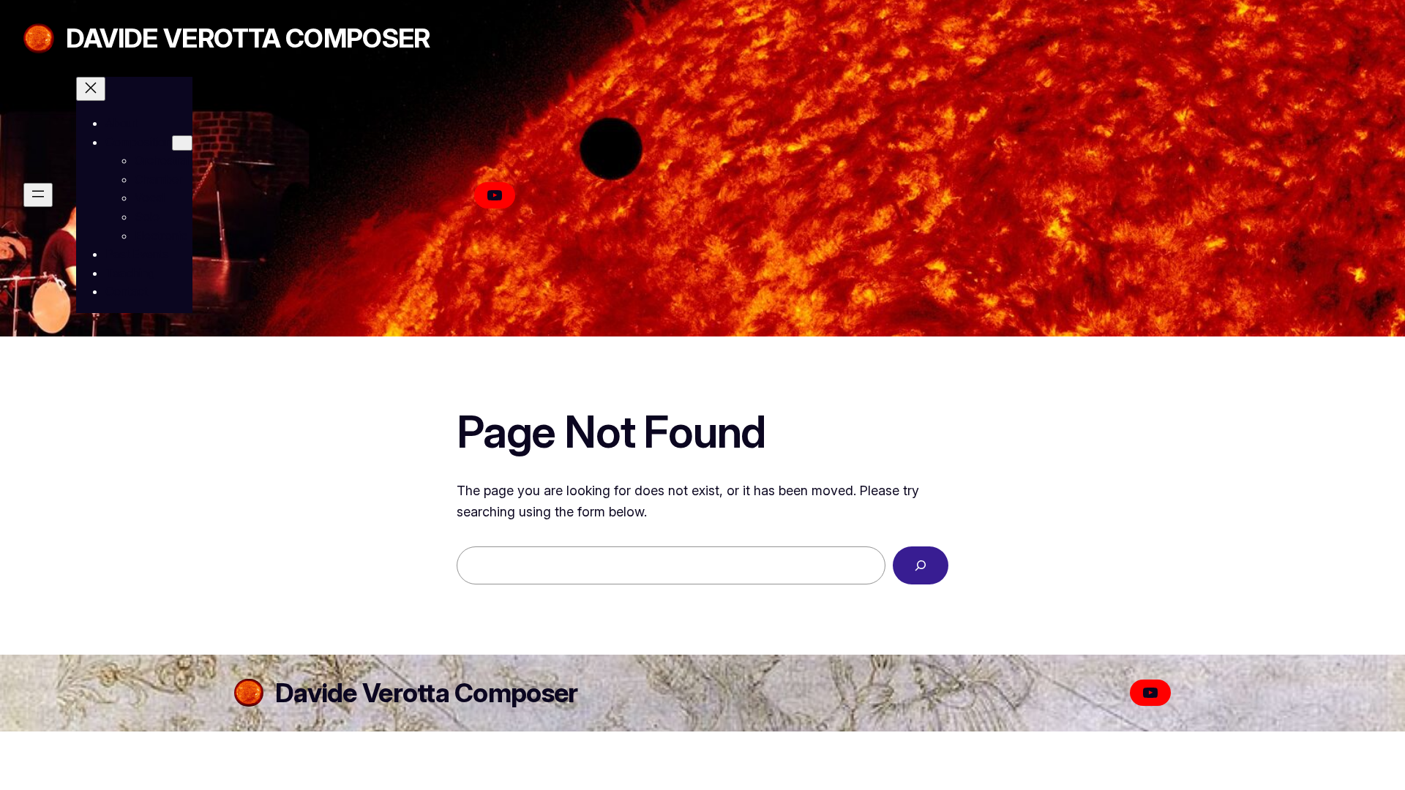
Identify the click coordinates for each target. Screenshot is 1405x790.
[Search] (920, 565)
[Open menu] (38, 195)
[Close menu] (90, 89)
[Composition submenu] (182, 143)
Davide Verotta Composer (248, 38)
